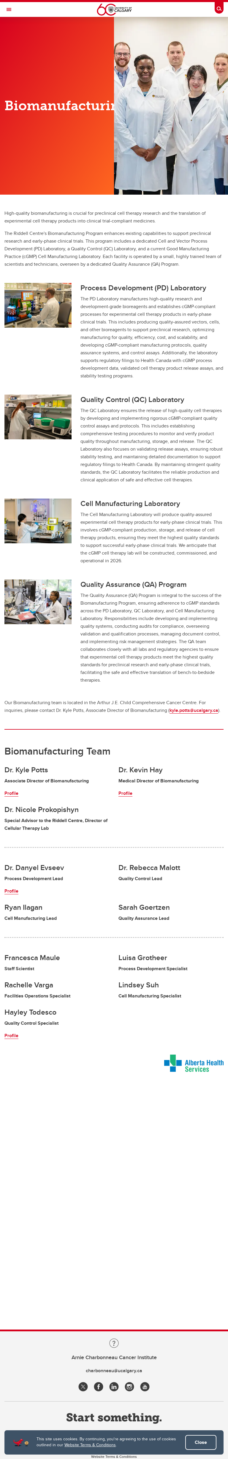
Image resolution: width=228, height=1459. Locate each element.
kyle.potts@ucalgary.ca (194, 710)
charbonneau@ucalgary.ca (114, 1370)
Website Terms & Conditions (90, 1445)
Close (201, 1442)
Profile (11, 793)
